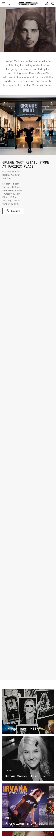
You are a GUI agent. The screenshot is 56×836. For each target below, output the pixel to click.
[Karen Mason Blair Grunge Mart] (28, 3)
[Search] (10, 3)
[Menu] (3, 3)
